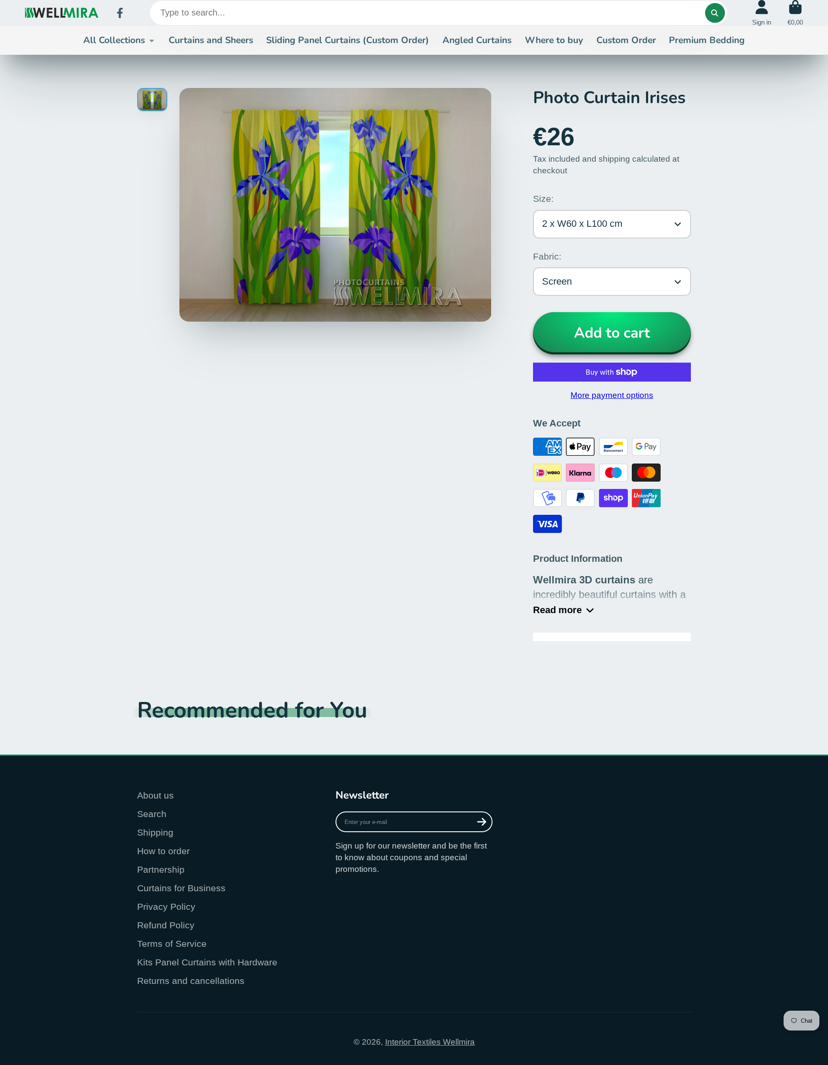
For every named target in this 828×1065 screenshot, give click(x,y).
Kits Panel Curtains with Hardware (207, 962)
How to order (163, 851)
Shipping (155, 832)
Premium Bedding (707, 40)
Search (151, 814)
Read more (557, 610)
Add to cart (612, 333)
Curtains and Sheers (211, 40)
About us (155, 795)
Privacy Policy (166, 907)
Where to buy (554, 40)
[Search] (715, 13)
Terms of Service (172, 944)
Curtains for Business (181, 888)
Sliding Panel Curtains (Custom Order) (347, 40)
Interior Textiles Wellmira (430, 1041)
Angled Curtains (476, 40)
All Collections (114, 40)
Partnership (161, 869)
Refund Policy (165, 925)
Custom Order (626, 40)
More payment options (612, 395)
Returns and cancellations (191, 981)
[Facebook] (120, 13)
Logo (61, 13)
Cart (795, 13)
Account (761, 13)
